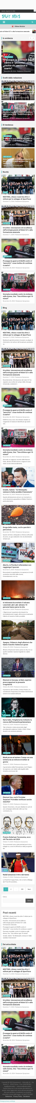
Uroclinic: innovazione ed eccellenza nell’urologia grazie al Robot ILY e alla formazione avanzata (18, 93)
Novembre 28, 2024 (9, 71)
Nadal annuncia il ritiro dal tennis (16, 875)
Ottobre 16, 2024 (8, 804)
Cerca (5, 897)
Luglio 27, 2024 (7, 165)
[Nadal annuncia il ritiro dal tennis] (18, 862)
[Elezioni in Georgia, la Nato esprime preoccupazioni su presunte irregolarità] (18, 668)
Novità (6, 172)
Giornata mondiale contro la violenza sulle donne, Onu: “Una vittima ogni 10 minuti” (18, 114)
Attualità (6, 89)
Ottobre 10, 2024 (8, 877)
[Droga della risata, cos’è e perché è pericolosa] (18, 515)
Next (29, 889)
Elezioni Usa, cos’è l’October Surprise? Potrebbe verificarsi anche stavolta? (17, 799)
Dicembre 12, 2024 (8, 201)
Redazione (8, 1096)
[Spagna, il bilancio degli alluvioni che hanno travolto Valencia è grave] (18, 630)
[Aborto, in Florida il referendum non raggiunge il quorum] (18, 552)
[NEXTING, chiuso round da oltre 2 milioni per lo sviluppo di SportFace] (18, 320)
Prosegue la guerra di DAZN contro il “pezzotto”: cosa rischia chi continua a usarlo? (18, 64)
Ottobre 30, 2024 (8, 647)
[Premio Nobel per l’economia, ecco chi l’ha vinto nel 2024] (18, 825)
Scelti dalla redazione (12, 78)
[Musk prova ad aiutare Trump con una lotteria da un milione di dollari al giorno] (18, 745)
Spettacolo (7, 57)
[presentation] (30, 38)
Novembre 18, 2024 (9, 532)
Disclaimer (26, 1096)
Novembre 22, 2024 (9, 494)
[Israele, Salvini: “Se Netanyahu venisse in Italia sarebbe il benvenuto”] (18, 477)
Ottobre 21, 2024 (8, 764)
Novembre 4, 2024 (8, 609)
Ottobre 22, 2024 (8, 724)
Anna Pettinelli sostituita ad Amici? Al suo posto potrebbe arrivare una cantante (18, 161)
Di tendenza (8, 125)
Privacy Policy (17, 1096)
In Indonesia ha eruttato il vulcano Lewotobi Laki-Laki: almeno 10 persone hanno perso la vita (16, 605)
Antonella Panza (18, 165)
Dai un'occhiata (9, 944)
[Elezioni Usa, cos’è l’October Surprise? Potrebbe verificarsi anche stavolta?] (18, 785)
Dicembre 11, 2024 (8, 97)
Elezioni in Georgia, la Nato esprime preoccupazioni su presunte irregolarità (17, 682)
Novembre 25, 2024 (9, 118)
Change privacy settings (7, 1101)
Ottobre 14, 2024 (8, 842)
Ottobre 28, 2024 (8, 687)
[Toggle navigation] (3, 22)
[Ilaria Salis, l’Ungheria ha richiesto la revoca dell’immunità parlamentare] (18, 707)
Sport (5, 192)
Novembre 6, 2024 (8, 569)
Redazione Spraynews (22, 71)
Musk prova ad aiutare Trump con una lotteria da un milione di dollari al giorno (18, 759)
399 (22, 889)
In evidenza (8, 38)
